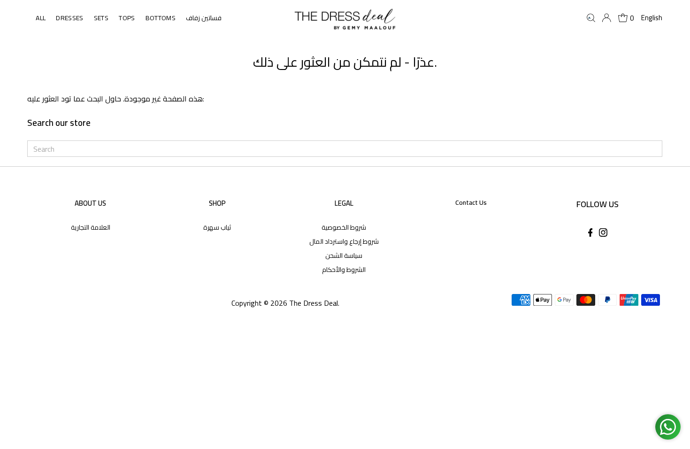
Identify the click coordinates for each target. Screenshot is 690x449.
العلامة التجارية (90, 227)
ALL (41, 18)
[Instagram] (603, 234)
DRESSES (69, 18)
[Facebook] (590, 234)
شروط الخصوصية (344, 227)
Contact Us (471, 202)
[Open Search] (591, 18)
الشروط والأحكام (344, 269)
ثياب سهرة (217, 227)
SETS (101, 18)
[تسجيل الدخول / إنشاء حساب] (606, 18)
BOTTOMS (161, 18)
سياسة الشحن (343, 255)
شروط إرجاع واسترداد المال (344, 241)
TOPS (127, 18)
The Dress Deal (313, 303)
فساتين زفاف (204, 18)
